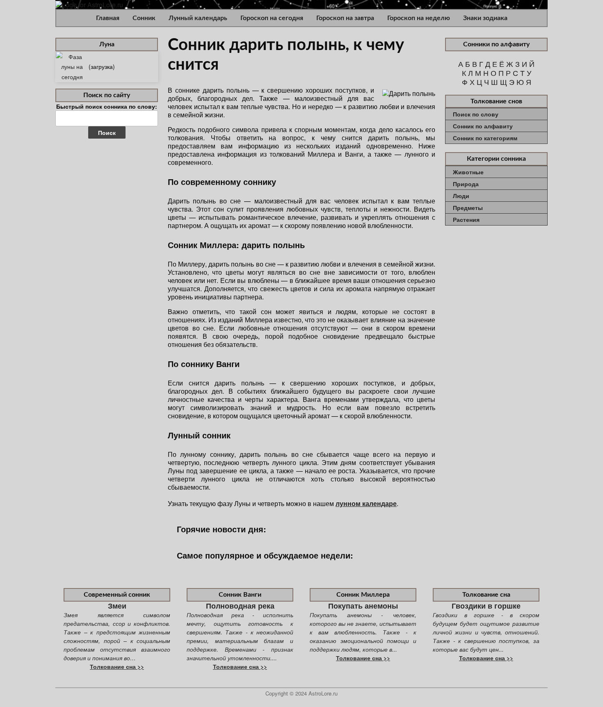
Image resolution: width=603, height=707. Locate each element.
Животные (468, 172)
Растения (466, 219)
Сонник (143, 18)
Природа (466, 184)
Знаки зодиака (485, 18)
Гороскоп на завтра (345, 18)
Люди (461, 196)
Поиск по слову (475, 114)
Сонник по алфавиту (483, 126)
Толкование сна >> (117, 666)
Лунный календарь (198, 18)
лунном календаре (366, 503)
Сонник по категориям (485, 138)
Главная (107, 18)
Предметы (468, 207)
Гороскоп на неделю (418, 18)
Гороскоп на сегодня (271, 18)
